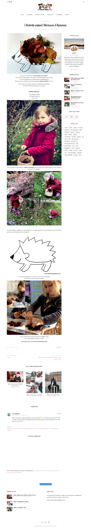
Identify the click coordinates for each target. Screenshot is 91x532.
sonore (70, 150)
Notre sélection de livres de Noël (77, 103)
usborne (79, 152)
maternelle (67, 141)
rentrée (78, 148)
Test (66, 152)
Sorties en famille (75, 92)
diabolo (78, 132)
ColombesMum (16, 413)
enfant (70, 134)
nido (77, 143)
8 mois (70, 127)
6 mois (66, 127)
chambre (67, 132)
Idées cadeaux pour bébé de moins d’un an (77, 79)
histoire (74, 136)
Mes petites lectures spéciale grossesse (76, 97)
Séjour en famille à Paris (77, 90)
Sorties (75, 150)
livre (69, 139)
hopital (79, 136)
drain (66, 134)
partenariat (67, 148)
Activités (59, 347)
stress (80, 150)
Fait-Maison (67, 136)
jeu (83, 136)
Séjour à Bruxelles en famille (76, 85)
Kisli (56, 526)
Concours (72, 132)
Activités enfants (53, 29)
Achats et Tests (74, 80)
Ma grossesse (75, 139)
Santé (66, 150)
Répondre (59, 413)
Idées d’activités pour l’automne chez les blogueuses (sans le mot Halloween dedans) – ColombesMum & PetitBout (33, 429)
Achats (75, 127)
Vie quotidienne (74, 87)
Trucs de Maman (72, 152)
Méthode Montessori (70, 143)
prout (73, 148)
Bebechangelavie (42, 29)
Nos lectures (74, 99)
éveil (80, 155)
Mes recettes (74, 141)
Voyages (76, 155)
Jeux (66, 139)
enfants (75, 134)
